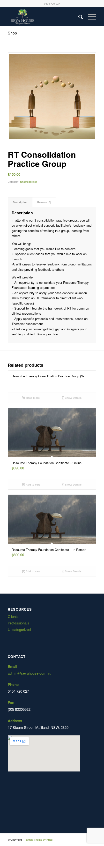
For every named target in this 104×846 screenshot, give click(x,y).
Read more (32, 397)
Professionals (18, 622)
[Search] (78, 16)
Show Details (73, 397)
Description (20, 202)
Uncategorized (28, 181)
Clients (13, 616)
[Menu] (89, 16)
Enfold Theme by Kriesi (39, 839)
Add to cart (32, 484)
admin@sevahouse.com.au (29, 673)
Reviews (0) (44, 202)
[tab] (20, 202)
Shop (12, 33)
